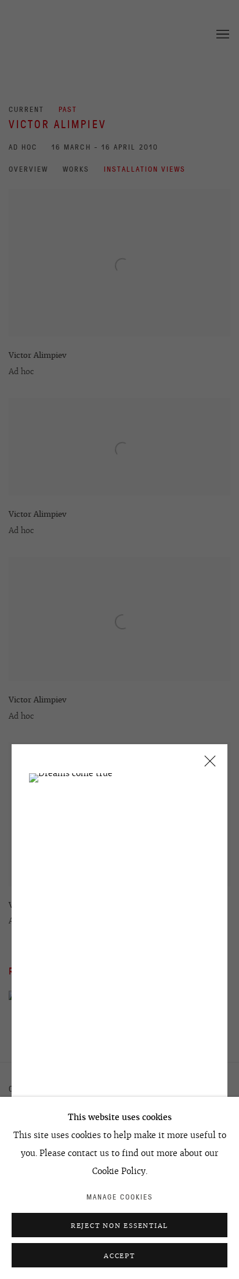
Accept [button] (119, 1256)
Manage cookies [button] (119, 1197)
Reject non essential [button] (119, 1226)
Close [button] (207, 765)
